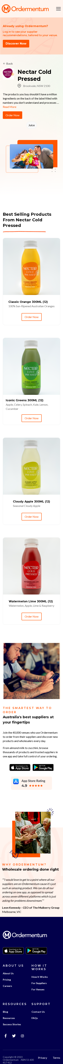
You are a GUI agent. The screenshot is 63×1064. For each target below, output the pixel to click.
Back (9, 63)
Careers (7, 985)
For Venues (37, 989)
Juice (32, 125)
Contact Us (38, 1011)
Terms (56, 1057)
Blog (5, 1011)
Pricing (7, 979)
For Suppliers (39, 983)
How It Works (39, 976)
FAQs (34, 1018)
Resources (9, 1018)
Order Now (12, 115)
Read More (9, 106)
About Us (8, 973)
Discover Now (16, 43)
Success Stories (12, 1024)
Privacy (42, 1057)
